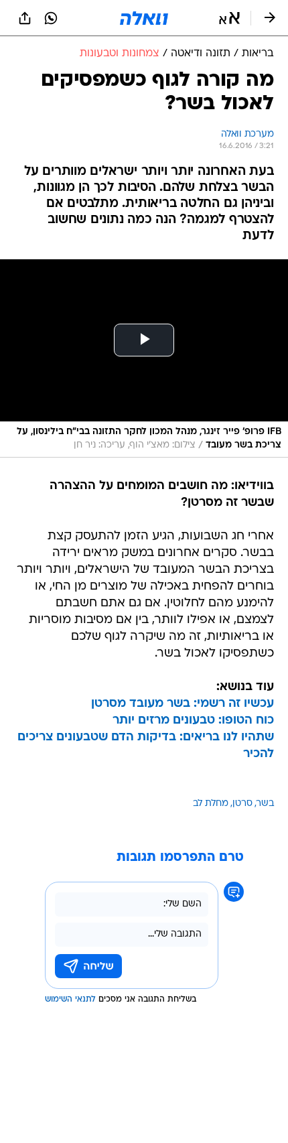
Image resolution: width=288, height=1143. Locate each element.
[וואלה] (144, 18)
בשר (265, 803)
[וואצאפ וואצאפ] (51, 18)
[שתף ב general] (24, 18)
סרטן (242, 803)
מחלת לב (210, 803)
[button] (229, 18)
